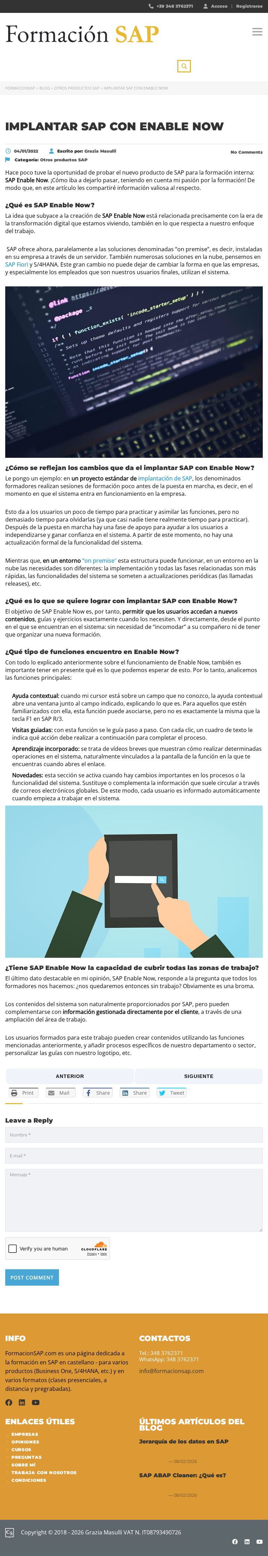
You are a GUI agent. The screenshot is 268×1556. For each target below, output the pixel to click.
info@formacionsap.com (171, 1371)
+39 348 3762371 (175, 6)
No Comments (246, 152)
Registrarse (249, 6)
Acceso (219, 5)
